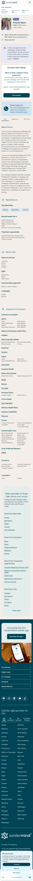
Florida (3, 760)
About (5, 119)
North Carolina (23, 729)
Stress (6, 524)
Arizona (4, 737)
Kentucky (4, 791)
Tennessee (21, 787)
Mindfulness (8, 576)
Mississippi (5, 822)
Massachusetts (6, 799)
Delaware (4, 756)
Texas (19, 791)
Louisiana (4, 795)
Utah (19, 795)
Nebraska (21, 737)
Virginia (20, 799)
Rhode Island (22, 776)
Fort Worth (8, 602)
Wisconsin (21, 811)
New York (21, 756)
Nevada (20, 752)
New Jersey (22, 744)
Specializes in (15, 119)
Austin (6, 605)
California (4, 740)
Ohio (19, 760)
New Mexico (22, 748)
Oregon (20, 768)
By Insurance (10, 719)
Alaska (3, 725)
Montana (21, 725)
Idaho (3, 776)
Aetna (6, 541)
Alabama (4, 729)
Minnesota (5, 815)
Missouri (4, 819)
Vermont (20, 803)
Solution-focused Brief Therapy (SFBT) (15, 571)
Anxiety (6, 517)
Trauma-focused (10, 582)
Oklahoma (21, 764)
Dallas (6, 599)
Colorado (4, 744)
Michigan (4, 811)
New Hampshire (23, 740)
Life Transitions (9, 530)
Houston (7, 593)
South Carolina (23, 779)
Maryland (4, 803)
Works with (27, 119)
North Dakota (22, 733)
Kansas (4, 787)
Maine (3, 807)
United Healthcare (10, 547)
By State (4, 719)
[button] (16, 636)
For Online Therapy (26, 719)
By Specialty (18, 719)
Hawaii (3, 768)
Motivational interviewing (13, 579)
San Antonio (8, 596)
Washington (22, 807)
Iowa (3, 772)
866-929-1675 (22, 112)
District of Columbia (8, 752)
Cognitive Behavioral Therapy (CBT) (16, 567)
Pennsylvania (22, 772)
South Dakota (22, 783)
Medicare (7, 550)
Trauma (7, 527)
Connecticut (5, 748)
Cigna (6, 544)
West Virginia (22, 815)
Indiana (4, 783)
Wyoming (21, 819)
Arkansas (4, 733)
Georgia (4, 764)
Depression (8, 521)
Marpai (6, 553)
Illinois (3, 779)
